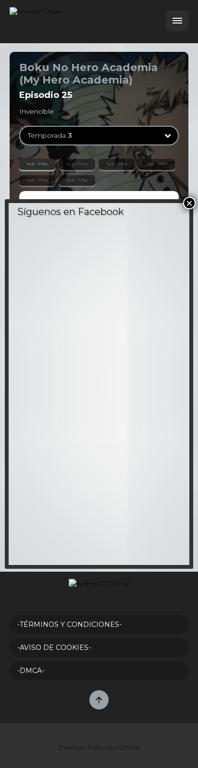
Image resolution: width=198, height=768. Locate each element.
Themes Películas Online (99, 747)
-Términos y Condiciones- (69, 624)
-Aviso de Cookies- (54, 647)
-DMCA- (30, 670)
